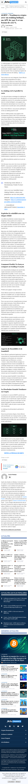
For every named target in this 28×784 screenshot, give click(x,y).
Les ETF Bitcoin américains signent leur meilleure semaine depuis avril (9, 711)
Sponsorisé (10, 13)
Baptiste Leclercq (7, 560)
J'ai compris (11, 781)
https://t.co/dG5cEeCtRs (17, 197)
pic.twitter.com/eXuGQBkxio (13, 202)
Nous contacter (21, 769)
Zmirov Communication (19, 500)
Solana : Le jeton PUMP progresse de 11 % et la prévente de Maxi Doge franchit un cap (9, 668)
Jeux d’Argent (5, 738)
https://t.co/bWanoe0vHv (18, 200)
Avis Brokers (5, 742)
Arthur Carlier (19, 560)
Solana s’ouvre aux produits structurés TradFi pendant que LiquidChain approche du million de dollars (20, 580)
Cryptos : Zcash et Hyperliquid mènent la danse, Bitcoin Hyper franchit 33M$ (9, 685)
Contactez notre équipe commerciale (9, 769)
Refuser (18, 781)
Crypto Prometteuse (7, 730)
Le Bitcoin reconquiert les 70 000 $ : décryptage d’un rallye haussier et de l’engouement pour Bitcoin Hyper (13, 658)
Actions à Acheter (6, 734)
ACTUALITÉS (4, 13)
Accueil (2, 7)
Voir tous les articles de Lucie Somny (11, 529)
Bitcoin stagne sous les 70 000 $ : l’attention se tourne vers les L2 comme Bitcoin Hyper (19, 568)
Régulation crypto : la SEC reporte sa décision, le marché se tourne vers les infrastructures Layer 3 (7, 568)
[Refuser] (26, 778)
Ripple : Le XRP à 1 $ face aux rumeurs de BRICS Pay (6, 556)
